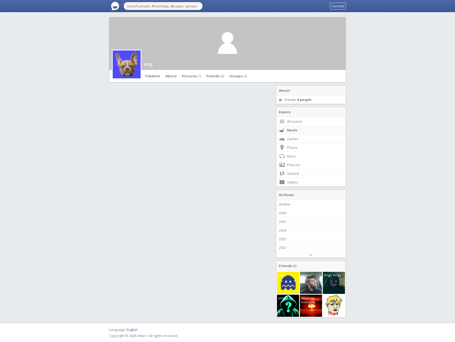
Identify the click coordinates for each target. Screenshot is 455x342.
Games (293, 138)
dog (148, 64)
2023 (282, 239)
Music (291, 156)
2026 (282, 213)
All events (295, 121)
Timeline (152, 76)
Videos (292, 182)
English (132, 329)
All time (284, 204)
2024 (282, 230)
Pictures (191, 76)
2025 (282, 221)
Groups (238, 76)
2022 (282, 247)
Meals (292, 130)
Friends (215, 76)
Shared (293, 173)
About (171, 76)
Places (292, 147)
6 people (304, 100)
